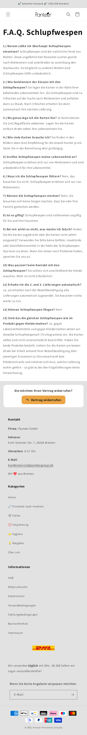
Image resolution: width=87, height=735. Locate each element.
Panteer (37, 727)
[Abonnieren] (72, 694)
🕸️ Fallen (14, 515)
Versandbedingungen (22, 605)
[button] (8, 14)
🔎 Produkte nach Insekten (26, 506)
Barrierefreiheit (18, 623)
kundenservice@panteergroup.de (30, 465)
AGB (11, 578)
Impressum (15, 633)
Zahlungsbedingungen (23, 614)
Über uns (14, 552)
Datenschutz (16, 596)
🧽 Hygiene (15, 534)
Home (12, 497)
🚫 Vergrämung (18, 524)
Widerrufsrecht (18, 587)
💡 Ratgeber (16, 543)
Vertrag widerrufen (46, 400)
